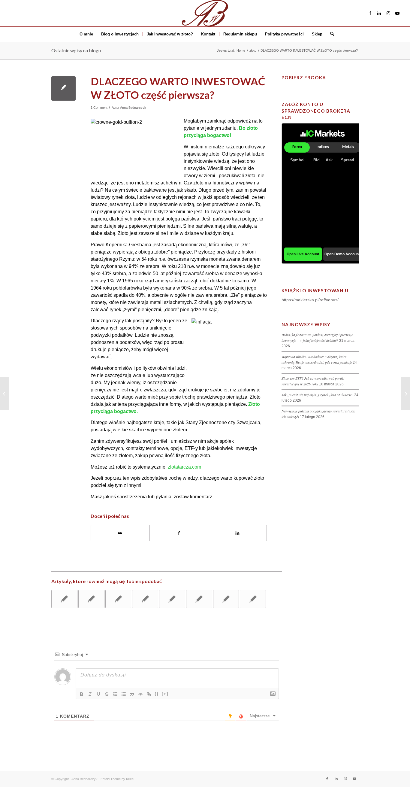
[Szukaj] (330, 34)
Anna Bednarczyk (133, 107)
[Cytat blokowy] (132, 694)
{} (157, 693)
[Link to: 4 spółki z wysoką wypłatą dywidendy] (172, 599)
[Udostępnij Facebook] (179, 533)
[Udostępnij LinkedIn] (237, 533)
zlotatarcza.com (184, 466)
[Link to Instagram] (388, 13)
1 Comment (99, 107)
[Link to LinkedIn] (379, 13)
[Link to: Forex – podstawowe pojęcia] (145, 599)
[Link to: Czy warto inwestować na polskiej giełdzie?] (253, 599)
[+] (165, 693)
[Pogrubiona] (81, 694)
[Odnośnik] (149, 694)
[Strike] (107, 694)
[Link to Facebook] (370, 13)
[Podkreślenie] (98, 694)
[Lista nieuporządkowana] (123, 694)
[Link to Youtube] (397, 13)
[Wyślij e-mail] (120, 533)
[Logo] (205, 13)
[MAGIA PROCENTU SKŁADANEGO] (4, 393)
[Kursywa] (90, 694)
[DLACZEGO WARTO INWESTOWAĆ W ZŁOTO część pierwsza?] (63, 88)
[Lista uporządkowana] (115, 694)
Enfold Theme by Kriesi (117, 779)
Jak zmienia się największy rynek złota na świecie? (317, 394)
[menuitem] (86, 34)
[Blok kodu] (140, 694)
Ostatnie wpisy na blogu (76, 50)
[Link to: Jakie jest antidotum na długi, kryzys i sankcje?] (64, 599)
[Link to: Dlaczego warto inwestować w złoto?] (91, 599)
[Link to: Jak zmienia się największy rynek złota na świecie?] (226, 599)
